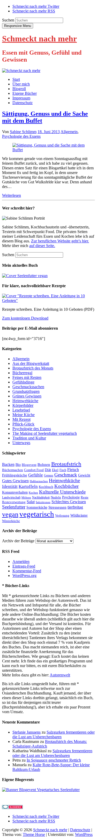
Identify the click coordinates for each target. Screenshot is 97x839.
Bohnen (44, 464)
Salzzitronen (43, 502)
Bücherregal (22, 373)
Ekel (55, 470)
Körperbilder (22, 405)
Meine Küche (23, 415)
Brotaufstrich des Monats (32, 368)
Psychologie (71, 497)
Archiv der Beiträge (18, 541)
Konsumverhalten (15, 492)
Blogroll (19, 88)
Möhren (26, 497)
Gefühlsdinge (23, 382)
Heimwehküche (25, 401)
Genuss (48, 475)
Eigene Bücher (24, 93)
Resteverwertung (14, 502)
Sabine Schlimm (23, 131)
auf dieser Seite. (42, 245)
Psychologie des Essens (21, 136)
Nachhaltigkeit (41, 497)
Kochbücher (66, 486)
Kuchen (33, 492)
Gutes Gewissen (15, 481)
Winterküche (11, 521)
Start (16, 79)
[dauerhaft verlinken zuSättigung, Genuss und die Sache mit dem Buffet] (48, 150)
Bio (18, 465)
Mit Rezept (21, 419)
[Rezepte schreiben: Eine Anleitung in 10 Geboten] (48, 300)
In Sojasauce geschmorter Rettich (54, 760)
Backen (8, 464)
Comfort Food (34, 470)
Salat (31, 502)
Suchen (8, 20)
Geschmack (65, 475)
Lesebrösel (21, 410)
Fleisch (73, 469)
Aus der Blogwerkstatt (30, 363)
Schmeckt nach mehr (39, 38)
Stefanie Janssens (26, 732)
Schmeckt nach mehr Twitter (35, 6)
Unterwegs (21, 442)
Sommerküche (36, 507)
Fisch (62, 470)
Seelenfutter (13, 507)
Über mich (21, 84)
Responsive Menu (17, 26)
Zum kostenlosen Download (25, 318)
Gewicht (84, 475)
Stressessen (57, 507)
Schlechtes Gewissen (68, 502)
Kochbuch (46, 487)
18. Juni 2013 (49, 131)
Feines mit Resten (26, 377)
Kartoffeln (28, 486)
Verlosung (62, 515)
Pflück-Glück (23, 424)
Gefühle (35, 475)
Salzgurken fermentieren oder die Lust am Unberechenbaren (53, 734)
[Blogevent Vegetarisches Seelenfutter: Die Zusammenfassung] (41, 789)
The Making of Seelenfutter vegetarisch (44, 433)
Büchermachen (12, 470)
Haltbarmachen (39, 481)
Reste (84, 497)
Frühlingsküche (14, 475)
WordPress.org (24, 575)
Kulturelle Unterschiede (62, 492)
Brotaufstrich (66, 464)
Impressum (21, 98)
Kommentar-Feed (26, 571)
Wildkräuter (79, 515)
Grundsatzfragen (26, 391)
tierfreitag (75, 507)
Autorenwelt (60, 675)
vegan (10, 514)
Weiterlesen (11, 195)
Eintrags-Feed (23, 566)
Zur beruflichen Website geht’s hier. (60, 241)
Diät (48, 470)
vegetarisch (36, 514)
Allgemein (69, 131)
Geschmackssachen (28, 387)
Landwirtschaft (11, 497)
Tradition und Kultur (29, 438)
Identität (10, 486)
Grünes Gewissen (26, 396)
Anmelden (20, 561)
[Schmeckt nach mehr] (21, 70)
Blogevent (29, 465)
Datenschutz (22, 102)
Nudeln (56, 497)
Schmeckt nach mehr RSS (33, 11)
